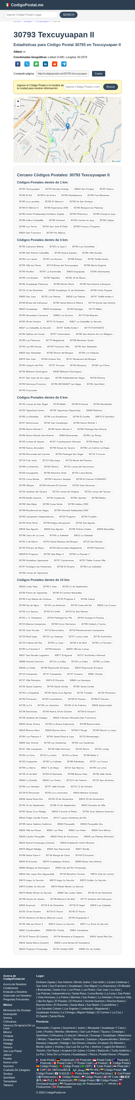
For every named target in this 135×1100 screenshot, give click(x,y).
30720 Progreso (67, 516)
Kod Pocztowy (103, 1073)
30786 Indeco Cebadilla (31, 220)
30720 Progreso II (66, 599)
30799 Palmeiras (96, 548)
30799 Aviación (53, 649)
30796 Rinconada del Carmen (34, 454)
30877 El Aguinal (63, 655)
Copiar (99, 73)
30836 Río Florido (55, 930)
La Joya (115, 989)
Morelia (59, 1031)
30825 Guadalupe (52, 309)
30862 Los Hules (77, 830)
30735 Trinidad (84, 692)
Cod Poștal (124, 1073)
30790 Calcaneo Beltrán (31, 246)
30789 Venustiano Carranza (33, 315)
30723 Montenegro (89, 736)
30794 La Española (29, 692)
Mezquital (93, 1027)
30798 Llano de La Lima (31, 535)
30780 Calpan (106, 220)
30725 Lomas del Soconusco (79, 466)
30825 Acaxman (27, 905)
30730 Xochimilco (102, 636)
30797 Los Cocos (99, 761)
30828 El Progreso (28, 554)
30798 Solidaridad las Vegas (70, 377)
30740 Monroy (97, 377)
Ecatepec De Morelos (110, 1043)
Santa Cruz (59, 989)
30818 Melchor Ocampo (85, 792)
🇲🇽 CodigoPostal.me (24, 5)
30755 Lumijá (102, 749)
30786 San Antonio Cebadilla (34, 252)
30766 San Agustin (85, 523)
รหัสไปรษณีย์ (59, 1069)
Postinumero (48, 1076)
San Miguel (90, 986)
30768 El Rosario (66, 566)
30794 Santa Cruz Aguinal (57, 692)
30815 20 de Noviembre (91, 799)
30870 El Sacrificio (104, 416)
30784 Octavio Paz (51, 359)
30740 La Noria (70, 755)
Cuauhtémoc (109, 1004)
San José (41, 986)
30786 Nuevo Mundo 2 (31, 429)
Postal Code (104, 1060)
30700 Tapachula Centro (31, 410)
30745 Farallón (89, 516)
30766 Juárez (88, 599)
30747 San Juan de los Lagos (34, 377)
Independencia (61, 993)
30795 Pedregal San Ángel (69, 454)
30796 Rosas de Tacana (62, 448)
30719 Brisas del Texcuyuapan (62, 265)
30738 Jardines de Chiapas (33, 717)
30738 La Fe (25, 705)
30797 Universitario (60, 334)
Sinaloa (7, 1073)
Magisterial (101, 1008)
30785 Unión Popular (101, 290)
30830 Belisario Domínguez (67, 371)
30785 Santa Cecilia (83, 686)
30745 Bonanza (78, 365)
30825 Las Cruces (106, 605)
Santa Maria (77, 1004)
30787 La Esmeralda (50, 271)
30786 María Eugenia (95, 265)
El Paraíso (61, 1001)
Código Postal (121, 1063)
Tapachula (54, 1039)
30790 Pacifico (26, 271)
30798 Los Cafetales (91, 566)
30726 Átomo (82, 749)
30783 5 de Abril (78, 642)
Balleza (124, 1039)
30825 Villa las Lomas (77, 649)
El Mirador (124, 986)
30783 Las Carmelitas (83, 246)
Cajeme (55, 1027)
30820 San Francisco (30, 232)
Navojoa (41, 1043)
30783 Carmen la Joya (82, 220)
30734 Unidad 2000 (63, 949)
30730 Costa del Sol (81, 605)
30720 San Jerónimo (103, 780)
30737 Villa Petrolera (29, 680)
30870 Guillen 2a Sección (32, 886)
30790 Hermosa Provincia (32, 384)
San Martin (93, 1004)
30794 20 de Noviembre (60, 799)
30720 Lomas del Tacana (97, 491)
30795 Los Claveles (29, 786)
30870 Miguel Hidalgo (30, 849)
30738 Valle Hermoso (59, 749)
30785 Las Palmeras (29, 340)
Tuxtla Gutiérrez (120, 1050)
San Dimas (78, 1043)
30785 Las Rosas (92, 435)
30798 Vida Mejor (28, 504)
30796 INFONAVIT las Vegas (66, 384)
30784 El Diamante (52, 774)
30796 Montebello (102, 404)
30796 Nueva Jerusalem (31, 448)
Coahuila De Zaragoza (16, 1070)
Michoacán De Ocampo (17, 1010)
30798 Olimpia (26, 485)
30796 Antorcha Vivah (55, 473)
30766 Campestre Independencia (36, 516)
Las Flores (89, 989)
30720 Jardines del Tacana (33, 491)
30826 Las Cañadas (100, 905)
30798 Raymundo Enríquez (55, 667)
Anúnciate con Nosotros (17, 995)
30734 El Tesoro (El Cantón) (33, 936)
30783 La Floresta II (29, 649)
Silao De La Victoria (58, 1054)
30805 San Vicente (29, 742)
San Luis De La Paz (77, 1046)
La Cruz (116, 1012)
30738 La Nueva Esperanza (59, 724)
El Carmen (103, 1012)
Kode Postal (47, 1060)
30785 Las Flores (101, 365)
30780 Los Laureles (29, 201)
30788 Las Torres (28, 226)
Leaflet (117, 161)
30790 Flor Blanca (55, 232)
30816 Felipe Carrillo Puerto (33, 817)
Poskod (102, 1063)
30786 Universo (57, 220)
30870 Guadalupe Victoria (56, 861)
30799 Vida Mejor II (53, 554)
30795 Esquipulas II (78, 917)
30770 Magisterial (55, 340)
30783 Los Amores (52, 259)
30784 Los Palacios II (30, 736)
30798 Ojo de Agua (29, 605)
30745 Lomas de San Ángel (33, 404)
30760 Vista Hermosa (83, 485)
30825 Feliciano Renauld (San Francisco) (74, 717)
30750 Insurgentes (28, 473)
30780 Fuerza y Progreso (86, 226)
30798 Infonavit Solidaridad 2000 (71, 510)
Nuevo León (10, 1062)
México (7, 1032)
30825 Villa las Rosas (30, 830)
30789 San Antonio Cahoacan (95, 284)
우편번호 (64, 1073)
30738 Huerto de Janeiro (32, 899)
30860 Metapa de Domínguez (34, 867)
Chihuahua (9, 1021)
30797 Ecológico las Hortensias (35, 566)
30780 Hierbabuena (71, 195)
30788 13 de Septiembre (63, 805)
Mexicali (83, 1035)
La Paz (40, 1054)
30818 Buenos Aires (29, 730)
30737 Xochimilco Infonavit (91, 655)
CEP (88, 1066)
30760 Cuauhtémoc (52, 699)
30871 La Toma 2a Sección (94, 924)
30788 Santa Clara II (29, 855)
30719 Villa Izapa (51, 460)
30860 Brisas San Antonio (88, 861)
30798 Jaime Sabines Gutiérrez (35, 824)
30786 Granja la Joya (104, 214)
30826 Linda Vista (28, 586)
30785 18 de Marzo (75, 277)
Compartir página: (24, 73)
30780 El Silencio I (54, 201)
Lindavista (87, 1008)
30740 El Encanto (84, 855)
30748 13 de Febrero (75, 705)
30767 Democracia (29, 423)
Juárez (82, 1027)
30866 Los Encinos (63, 315)
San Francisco (58, 986)
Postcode (85, 1060)
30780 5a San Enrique (81, 201)
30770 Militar (95, 309)
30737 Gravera (75, 674)
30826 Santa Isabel (102, 705)
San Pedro (124, 993)
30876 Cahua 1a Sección (61, 924)
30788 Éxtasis (75, 259)
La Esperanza (108, 986)
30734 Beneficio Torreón (72, 874)
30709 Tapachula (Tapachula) (65, 410)
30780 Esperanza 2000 (56, 207)
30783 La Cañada (52, 761)
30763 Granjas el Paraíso (90, 617)
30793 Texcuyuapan (29, 189)
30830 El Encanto (28, 861)
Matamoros (124, 1035)
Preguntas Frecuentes (16, 999)
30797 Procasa (57, 365)
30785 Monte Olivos (63, 284)
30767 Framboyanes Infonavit (65, 441)
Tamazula (78, 1039)
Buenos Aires (44, 1004)
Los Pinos (74, 989)
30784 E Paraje (79, 730)
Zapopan (92, 1039)
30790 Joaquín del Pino (31, 365)
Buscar (111, 86)
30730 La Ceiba (79, 661)
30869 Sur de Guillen (90, 949)
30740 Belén (59, 404)
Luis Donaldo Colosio (49, 1008)
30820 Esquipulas (75, 271)
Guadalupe (75, 986)
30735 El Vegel (77, 905)
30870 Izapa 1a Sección (31, 880)
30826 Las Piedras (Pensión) (99, 836)
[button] (68, 126)
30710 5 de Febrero (76, 780)
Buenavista (44, 989)
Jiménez (96, 1046)
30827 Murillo (82, 849)
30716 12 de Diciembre (31, 290)
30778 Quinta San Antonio (102, 302)
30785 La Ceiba (101, 661)
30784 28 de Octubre (30, 321)
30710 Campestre (28, 674)
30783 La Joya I (56, 642)
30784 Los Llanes (28, 259)
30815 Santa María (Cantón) (34, 942)
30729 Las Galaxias (52, 636)
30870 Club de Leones (102, 874)
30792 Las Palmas (51, 296)
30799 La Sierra (27, 767)
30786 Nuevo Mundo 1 (85, 423)
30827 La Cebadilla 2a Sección (35, 327)
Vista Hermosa (46, 997)
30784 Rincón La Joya (104, 730)
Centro (91, 1050)
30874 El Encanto (55, 680)
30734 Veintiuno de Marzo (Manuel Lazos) (41, 917)
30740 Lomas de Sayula (31, 441)
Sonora (7, 1017)
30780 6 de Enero (46, 195)
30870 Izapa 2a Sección (61, 880)
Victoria (59, 1046)
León (39, 1031)
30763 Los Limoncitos (56, 792)
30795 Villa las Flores (30, 265)
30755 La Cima (27, 755)
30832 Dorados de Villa (93, 805)
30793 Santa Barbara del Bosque (60, 541)
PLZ (49, 1080)
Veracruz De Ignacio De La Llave (19, 1027)
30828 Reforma (94, 410)
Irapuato (53, 1043)
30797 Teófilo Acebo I (67, 327)
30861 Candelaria (79, 930)
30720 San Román (93, 541)
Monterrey (72, 1031)
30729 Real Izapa (28, 636)
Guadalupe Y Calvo (113, 1027)
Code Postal (104, 1066)
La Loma (110, 993)
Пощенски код (72, 1083)
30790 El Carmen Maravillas (67, 592)
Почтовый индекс (47, 1083)
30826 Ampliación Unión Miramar (77, 842)
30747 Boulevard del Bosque (81, 359)
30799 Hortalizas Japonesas (33, 560)
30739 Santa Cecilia (57, 686)
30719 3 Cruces (97, 454)
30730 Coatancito (56, 498)
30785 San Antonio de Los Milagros (94, 334)
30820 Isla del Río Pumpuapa (70, 867)
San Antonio (65, 982)
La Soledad (104, 997)
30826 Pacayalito (66, 824)
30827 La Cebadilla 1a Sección (85, 321)
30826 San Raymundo (58, 849)
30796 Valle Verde (102, 774)
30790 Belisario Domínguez (33, 371)
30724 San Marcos (74, 767)
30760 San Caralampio (56, 423)
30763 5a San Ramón (76, 611)
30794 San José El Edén (55, 226)
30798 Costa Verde (52, 504)
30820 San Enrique (84, 189)
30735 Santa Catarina (30, 686)
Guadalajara (79, 1054)
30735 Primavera (107, 692)
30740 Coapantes (28, 761)
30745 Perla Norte (28, 523)
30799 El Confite (81, 416)
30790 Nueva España (65, 252)
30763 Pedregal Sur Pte (59, 617)
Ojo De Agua (45, 1001)
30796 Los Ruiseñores (55, 416)
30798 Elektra (98, 498)
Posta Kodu (82, 1073)
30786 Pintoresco (78, 214)
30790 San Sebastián (86, 346)
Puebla (7, 1058)
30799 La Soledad (58, 535)
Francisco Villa (122, 997)
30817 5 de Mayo (50, 767)
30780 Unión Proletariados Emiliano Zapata (41, 214)
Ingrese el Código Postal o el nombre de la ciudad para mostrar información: (40, 87)
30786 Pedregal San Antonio (92, 429)
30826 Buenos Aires (55, 730)
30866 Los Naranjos (80, 680)
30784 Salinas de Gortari (32, 334)
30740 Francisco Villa (58, 346)
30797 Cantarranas (64, 560)
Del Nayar (53, 1050)
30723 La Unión (48, 755)
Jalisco (7, 1054)
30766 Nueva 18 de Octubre (57, 711)
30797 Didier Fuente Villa (92, 560)
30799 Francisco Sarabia (57, 479)
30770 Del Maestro (88, 315)
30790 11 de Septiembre (75, 586)
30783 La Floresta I (102, 642)
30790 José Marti (95, 384)
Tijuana (105, 1031)
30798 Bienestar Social (81, 340)
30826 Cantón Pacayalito (32, 836)
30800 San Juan (27, 296)
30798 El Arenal (79, 404)
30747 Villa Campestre (30, 749)
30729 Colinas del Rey (30, 642)
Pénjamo (123, 1054)
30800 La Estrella (28, 780)
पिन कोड (94, 1069)
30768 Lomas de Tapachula (33, 573)
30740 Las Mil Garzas (30, 346)
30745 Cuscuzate (28, 390)
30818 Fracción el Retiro (64, 811)
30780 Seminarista (100, 271)
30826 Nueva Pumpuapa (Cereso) (37, 842)
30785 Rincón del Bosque (59, 352)
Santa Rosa (79, 993)
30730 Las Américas (54, 605)
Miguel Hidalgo (86, 1012)
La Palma (62, 997)
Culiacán (71, 1035)
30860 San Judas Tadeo (69, 892)
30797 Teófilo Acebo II (102, 296)
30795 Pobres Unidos (80, 529)
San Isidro (99, 982)
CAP (43, 1069)
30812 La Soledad (83, 535)
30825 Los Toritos (51, 780)
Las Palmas (43, 993)
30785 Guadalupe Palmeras (33, 284)
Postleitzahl (67, 1060)
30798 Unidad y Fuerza (93, 624)
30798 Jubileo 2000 (78, 504)
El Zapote (42, 1016)
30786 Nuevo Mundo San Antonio (36, 435)
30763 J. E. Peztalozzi (30, 617)
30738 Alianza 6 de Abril (62, 899)
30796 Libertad (78, 498)
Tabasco (8, 1085)
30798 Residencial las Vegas (34, 510)
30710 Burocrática (54, 630)
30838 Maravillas (105, 529)
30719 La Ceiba (57, 661)
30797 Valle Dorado (55, 786)
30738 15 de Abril (28, 774)
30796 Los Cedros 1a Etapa (94, 448)
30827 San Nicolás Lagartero (34, 655)
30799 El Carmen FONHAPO (91, 479)
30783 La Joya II (58, 246)
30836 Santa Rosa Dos (31, 799)
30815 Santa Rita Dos (101, 936)
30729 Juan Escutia (29, 630)
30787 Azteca (106, 189)
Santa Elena (57, 1016)
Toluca (93, 1054)
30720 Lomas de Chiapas (65, 491)
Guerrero (8, 1066)
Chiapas (8, 1036)
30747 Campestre (52, 674)
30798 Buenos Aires (90, 724)
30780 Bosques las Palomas (88, 207)
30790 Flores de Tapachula (33, 592)
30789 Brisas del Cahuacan (33, 302)
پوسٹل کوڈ (78, 1069)
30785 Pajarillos (51, 277)
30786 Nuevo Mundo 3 (60, 429)
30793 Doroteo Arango (57, 189)
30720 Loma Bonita (82, 473)
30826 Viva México (101, 830)
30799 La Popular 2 (79, 554)
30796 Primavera (28, 699)
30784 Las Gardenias (83, 742)
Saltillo (67, 1039)
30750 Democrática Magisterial (65, 548)
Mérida (42, 1039)
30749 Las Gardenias (55, 742)
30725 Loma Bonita (29, 479)
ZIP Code (113, 1076)
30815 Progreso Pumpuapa (33, 949)
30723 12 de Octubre (81, 786)
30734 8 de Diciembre (52, 905)
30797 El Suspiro (55, 321)
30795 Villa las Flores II (31, 924)
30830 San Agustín (54, 529)
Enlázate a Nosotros (15, 991)
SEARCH (68, 14)
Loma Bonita (95, 993)
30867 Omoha (95, 674)
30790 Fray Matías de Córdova (35, 599)
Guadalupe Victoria (47, 1012)
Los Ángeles (71, 1008)
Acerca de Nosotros (14, 984)
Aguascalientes (108, 1039)
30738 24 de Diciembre (100, 892)
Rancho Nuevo (116, 1001)
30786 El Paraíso (100, 699)
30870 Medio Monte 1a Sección (67, 886)
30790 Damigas (75, 309)
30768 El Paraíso (77, 699)
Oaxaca (7, 1047)
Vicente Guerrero (95, 1001)
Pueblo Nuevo (107, 1054)
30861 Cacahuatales (29, 930)
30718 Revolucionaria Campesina (86, 630)
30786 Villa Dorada (92, 252)
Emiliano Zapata (45, 982)
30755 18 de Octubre (30, 911)
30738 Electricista (28, 711)
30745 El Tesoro (76, 911)
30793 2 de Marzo (28, 541)
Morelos (75, 997)
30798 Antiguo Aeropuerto (56, 523)
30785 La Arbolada (29, 416)
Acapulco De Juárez (73, 1050)
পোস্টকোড (112, 1083)
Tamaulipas (10, 1081)
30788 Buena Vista (77, 774)
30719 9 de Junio (28, 460)
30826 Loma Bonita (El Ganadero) (72, 942)
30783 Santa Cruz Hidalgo (32, 811)
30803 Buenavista (68, 435)
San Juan (102, 989)
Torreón (40, 1050)
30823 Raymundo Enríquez (89, 667)
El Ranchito (61, 1004)
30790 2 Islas (50, 586)
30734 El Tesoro (54, 911)
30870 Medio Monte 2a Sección (35, 892)
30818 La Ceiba (27, 667)
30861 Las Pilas (54, 830)
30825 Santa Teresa (29, 724)
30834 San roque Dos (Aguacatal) (36, 874)
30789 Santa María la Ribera (68, 302)
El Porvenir (75, 1001)
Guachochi (69, 1027)
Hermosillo (42, 1027)
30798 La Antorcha (29, 466)
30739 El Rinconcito (29, 792)
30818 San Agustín (29, 529)
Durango (8, 1039)
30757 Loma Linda (78, 636)
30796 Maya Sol (94, 441)
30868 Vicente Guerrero (31, 661)
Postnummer (94, 1083)
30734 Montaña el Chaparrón (69, 936)
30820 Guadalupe (28, 309)
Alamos (91, 1043)
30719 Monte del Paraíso (78, 460)
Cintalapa (117, 1031)
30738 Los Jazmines (48, 705)
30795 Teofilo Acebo (97, 259)
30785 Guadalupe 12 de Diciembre (66, 290)
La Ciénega (68, 1012)
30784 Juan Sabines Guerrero (98, 811)
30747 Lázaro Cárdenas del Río (70, 817)
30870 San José (27, 359)
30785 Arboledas (75, 761)
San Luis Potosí (12, 1051)
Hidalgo (8, 1043)
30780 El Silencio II (29, 207)
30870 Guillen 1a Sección (93, 880)
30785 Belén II (90, 755)
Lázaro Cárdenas (117, 982)
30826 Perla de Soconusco (64, 836)
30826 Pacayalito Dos (91, 824)
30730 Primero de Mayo (31, 548)
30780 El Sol (25, 195)
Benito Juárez (82, 982)
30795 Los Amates (28, 277)
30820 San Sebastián (30, 352)
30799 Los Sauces (28, 611)
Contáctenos (10, 988)
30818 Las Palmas (75, 296)
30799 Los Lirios (98, 767)
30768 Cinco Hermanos (63, 624)
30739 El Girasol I (86, 711)
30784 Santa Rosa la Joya (60, 736)
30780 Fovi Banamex (98, 195)
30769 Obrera (51, 466)
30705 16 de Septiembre (32, 805)
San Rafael (89, 997)
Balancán (103, 1050)
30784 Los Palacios (89, 352)
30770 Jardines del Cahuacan (96, 899)
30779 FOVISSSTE (94, 327)
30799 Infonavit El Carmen (53, 485)
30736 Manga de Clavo (58, 855)
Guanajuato (10, 1014)
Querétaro (9, 1077)
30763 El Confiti (51, 611)
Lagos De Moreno (114, 1046)
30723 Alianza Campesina (32, 624)
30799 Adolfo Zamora (30, 498)
